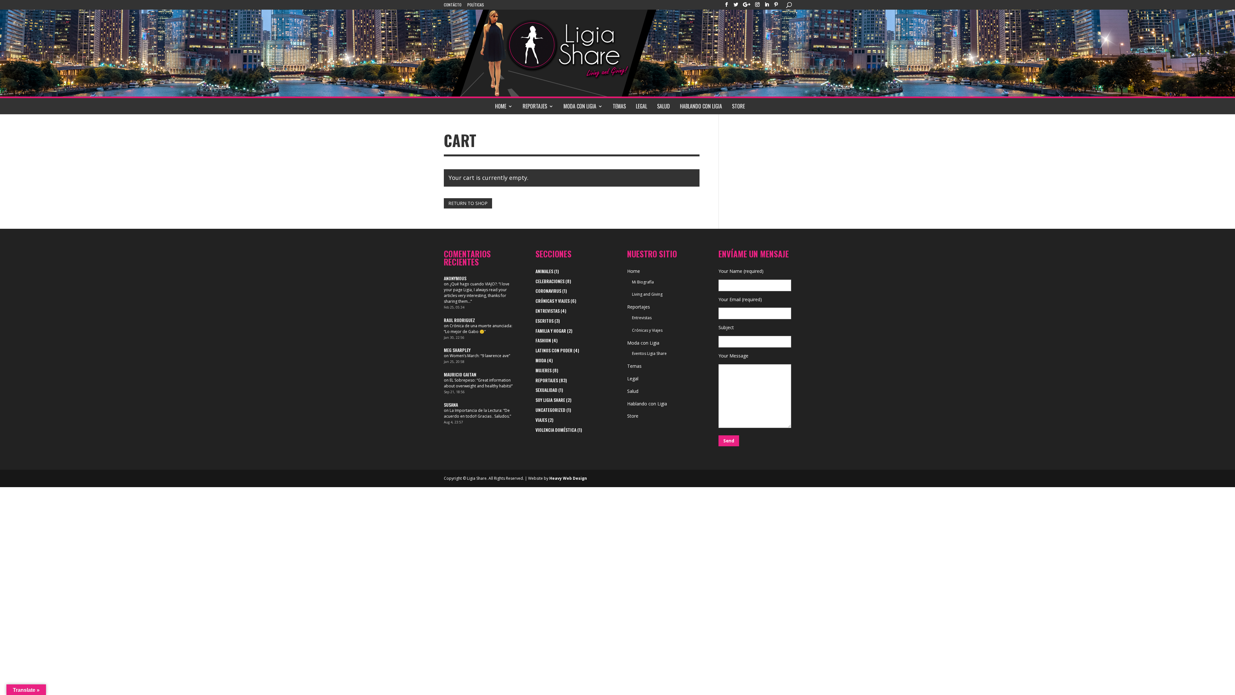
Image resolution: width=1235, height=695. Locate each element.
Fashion (543, 340)
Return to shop (468, 203)
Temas (619, 106)
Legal (641, 106)
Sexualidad (546, 389)
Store (738, 106)
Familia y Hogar (550, 330)
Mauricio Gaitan (460, 374)
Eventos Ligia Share (649, 353)
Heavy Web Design (568, 478)
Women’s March (464, 355)
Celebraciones (549, 281)
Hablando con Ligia (701, 106)
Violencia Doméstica (555, 429)
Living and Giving (647, 294)
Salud (663, 106)
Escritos (544, 320)
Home (500, 106)
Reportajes (535, 106)
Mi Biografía (643, 282)
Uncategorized (550, 409)
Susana (451, 404)
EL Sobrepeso (462, 380)
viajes (541, 419)
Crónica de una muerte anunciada (480, 326)
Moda (540, 360)
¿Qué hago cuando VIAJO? (473, 284)
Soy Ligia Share (550, 399)
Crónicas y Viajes (552, 300)
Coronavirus (548, 290)
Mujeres (543, 370)
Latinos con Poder (553, 350)
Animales (544, 271)
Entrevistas (547, 310)
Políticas (475, 5)
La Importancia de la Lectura (475, 410)
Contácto (453, 5)
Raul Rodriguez (459, 320)
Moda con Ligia (579, 106)
